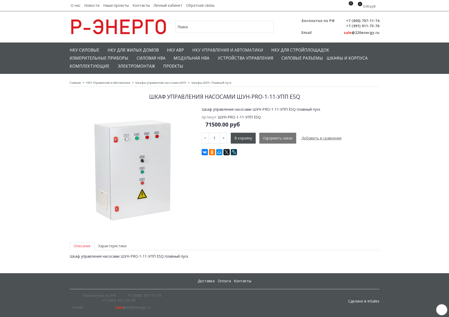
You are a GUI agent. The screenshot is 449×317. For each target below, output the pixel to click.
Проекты (173, 66)
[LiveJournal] (234, 152)
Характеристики (112, 245)
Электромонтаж (136, 66)
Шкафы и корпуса (347, 58)
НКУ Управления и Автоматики (227, 50)
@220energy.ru (361, 32)
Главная (75, 82)
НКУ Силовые (84, 50)
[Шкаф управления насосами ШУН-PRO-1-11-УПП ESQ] (132, 169)
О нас (76, 5)
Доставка (206, 280)
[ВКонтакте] (205, 152)
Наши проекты (116, 5)
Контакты (141, 5)
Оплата (224, 280)
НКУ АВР (175, 50)
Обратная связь (200, 5)
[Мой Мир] (219, 152)
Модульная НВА (191, 58)
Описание (82, 245)
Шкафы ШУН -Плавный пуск (212, 82)
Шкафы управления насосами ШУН (160, 82)
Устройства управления (245, 58)
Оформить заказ (278, 138)
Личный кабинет (168, 5)
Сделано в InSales (363, 301)
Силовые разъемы (302, 58)
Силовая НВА (151, 58)
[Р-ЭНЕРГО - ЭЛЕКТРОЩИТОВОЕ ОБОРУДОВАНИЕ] (119, 25)
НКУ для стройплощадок (300, 50)
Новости (92, 5)
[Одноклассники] (212, 152)
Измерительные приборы (99, 58)
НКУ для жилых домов (133, 50)
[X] (226, 152)
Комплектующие (89, 66)
